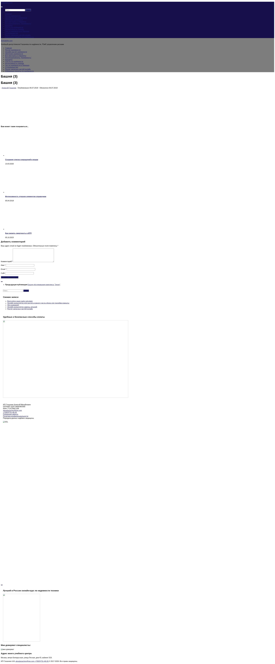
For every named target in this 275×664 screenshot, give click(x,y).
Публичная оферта (10, 414)
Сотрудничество (11, 33)
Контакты (9, 25)
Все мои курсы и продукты (15, 22)
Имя (3, 265)
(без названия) (13, 305)
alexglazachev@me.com (12, 410)
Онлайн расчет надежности (16, 18)
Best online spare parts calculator (20, 301)
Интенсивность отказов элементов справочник (25, 196)
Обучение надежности (14, 20)
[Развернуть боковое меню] (2, 281)
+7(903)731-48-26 (10, 412)
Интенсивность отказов (14, 29)
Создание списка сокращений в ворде (21, 160)
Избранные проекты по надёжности (19, 37)
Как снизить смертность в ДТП (18, 233)
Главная (8, 14)
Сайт (3, 273)
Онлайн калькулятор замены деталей (22, 307)
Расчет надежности (13, 16)
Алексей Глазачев (9, 88)
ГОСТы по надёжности (14, 27)
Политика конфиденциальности (15, 416)
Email (3, 269)
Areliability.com (6, 3)
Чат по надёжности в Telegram (17, 31)
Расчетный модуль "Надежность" (18, 23)
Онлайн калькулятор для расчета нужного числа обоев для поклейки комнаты (38, 303)
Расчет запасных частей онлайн (18, 35)
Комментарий (7, 261)
